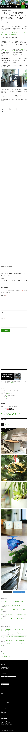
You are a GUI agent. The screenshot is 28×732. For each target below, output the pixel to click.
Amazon (2, 392)
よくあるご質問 (4, 721)
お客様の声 (3, 713)
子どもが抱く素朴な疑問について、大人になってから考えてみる (14, 280)
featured (4, 266)
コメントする (14, 22)
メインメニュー (26, 7)
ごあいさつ (3, 700)
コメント (3, 295)
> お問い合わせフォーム (6, 667)
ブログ (2, 703)
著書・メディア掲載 (5, 702)
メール (3, 318)
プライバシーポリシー (5, 723)
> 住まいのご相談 (4, 668)
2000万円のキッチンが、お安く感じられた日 (10, 605)
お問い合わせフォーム (5, 722)
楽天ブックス (8, 392)
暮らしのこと (8, 10)
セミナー (2, 711)
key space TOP (4, 692)
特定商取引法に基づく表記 (6, 724)
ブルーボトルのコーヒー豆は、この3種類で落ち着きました (13, 618)
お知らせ (2, 693)
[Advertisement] (14, 130)
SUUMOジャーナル (6, 656)
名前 (2, 313)
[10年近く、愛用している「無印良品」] (14, 576)
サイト (2, 324)
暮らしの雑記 (3, 10)
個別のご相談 (3, 712)
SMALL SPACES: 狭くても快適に (9, 7)
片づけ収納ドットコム (6, 653)
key (9, 22)
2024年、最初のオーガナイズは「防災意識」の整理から (13, 601)
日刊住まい (4, 655)
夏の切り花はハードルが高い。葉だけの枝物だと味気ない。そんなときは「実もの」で (14, 273)
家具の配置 (9, 266)
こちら (12, 382)
